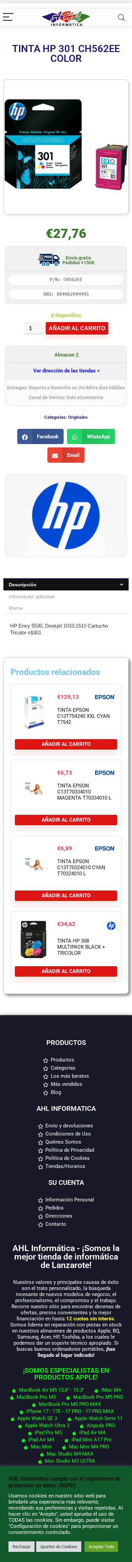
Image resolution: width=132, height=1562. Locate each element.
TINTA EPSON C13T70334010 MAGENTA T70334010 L (84, 792)
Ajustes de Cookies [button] (58, 1546)
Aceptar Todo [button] (101, 1546)
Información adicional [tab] (31, 596)
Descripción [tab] (23, 584)
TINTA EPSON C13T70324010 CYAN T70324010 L (81, 867)
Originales (78, 417)
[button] (40, 436)
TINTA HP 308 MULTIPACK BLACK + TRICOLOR (81, 947)
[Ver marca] (66, 485)
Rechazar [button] (21, 1546)
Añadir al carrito (77, 328)
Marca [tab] (15, 608)
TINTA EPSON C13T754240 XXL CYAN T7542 (83, 716)
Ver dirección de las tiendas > (66, 371)
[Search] (121, 17)
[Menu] (8, 17)
